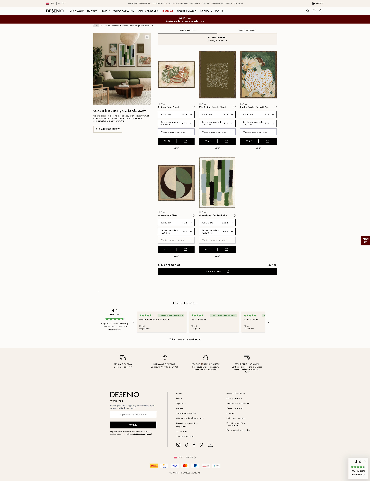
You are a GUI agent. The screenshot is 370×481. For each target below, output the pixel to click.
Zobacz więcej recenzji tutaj (185, 339)
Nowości (92, 11)
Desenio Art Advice (235, 393)
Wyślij (133, 425)
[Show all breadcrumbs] (96, 25)
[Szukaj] (308, 11)
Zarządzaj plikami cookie (238, 430)
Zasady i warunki (234, 408)
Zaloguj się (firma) (185, 436)
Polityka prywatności (236, 418)
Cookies (230, 413)
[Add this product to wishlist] (193, 107)
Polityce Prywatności (143, 434)
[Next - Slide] (268, 322)
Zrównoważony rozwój (187, 413)
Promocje (168, 11)
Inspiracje (206, 11)
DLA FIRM (219, 11)
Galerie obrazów (187, 11)
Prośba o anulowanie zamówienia (236, 424)
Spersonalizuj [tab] (188, 30)
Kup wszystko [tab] (247, 30)
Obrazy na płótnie (123, 11)
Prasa (179, 398)
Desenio (193, 473)
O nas (179, 393)
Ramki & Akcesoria (148, 11)
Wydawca (181, 403)
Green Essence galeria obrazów (137, 26)
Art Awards (181, 431)
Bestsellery (77, 11)
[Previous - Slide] (133, 322)
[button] (358, 468)
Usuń (176, 148)
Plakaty (105, 11)
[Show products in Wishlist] (314, 11)
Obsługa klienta (234, 398)
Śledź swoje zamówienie (238, 403)
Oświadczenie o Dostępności (190, 418)
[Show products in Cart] (320, 11)
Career (179, 408)
